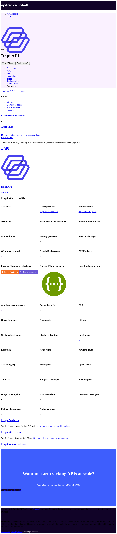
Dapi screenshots (13, 444)
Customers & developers (13, 115)
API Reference (13, 107)
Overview (11, 68)
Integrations (12, 76)
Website (10, 102)
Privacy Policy (17, 532)
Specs (9, 78)
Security (10, 110)
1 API (5, 148)
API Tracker (12, 14)
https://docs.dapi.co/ (49, 211)
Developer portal (14, 105)
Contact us (5, 532)
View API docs (8, 63)
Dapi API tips (11, 432)
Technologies (13, 81)
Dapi (9, 16)
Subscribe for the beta (11, 490)
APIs (9, 71)
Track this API (23, 63)
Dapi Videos (10, 420)
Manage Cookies (31, 532)
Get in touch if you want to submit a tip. (51, 438)
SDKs (9, 73)
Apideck (37, 509)
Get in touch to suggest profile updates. (53, 426)
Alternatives (12, 83)
